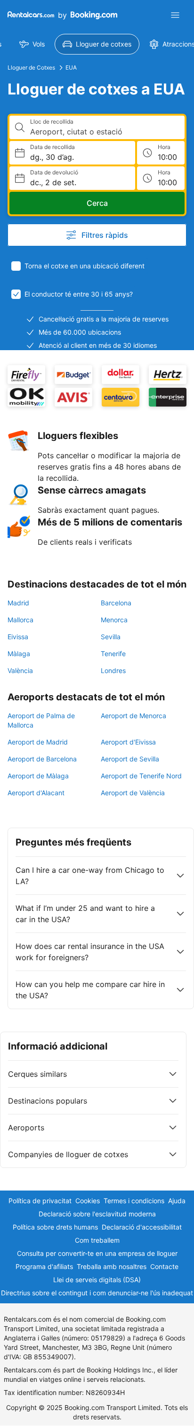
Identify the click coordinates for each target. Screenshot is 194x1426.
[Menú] (175, 15)
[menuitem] (32, 44)
